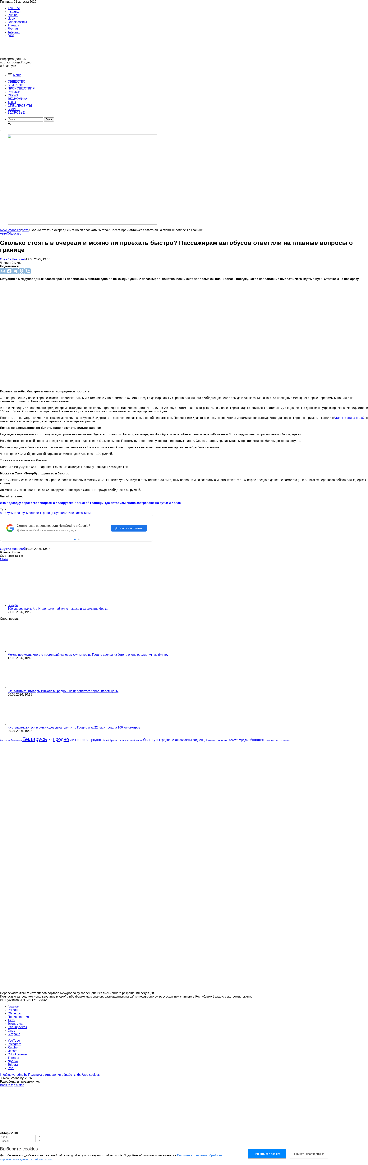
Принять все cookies (267, 1153)
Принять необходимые (309, 1153)
